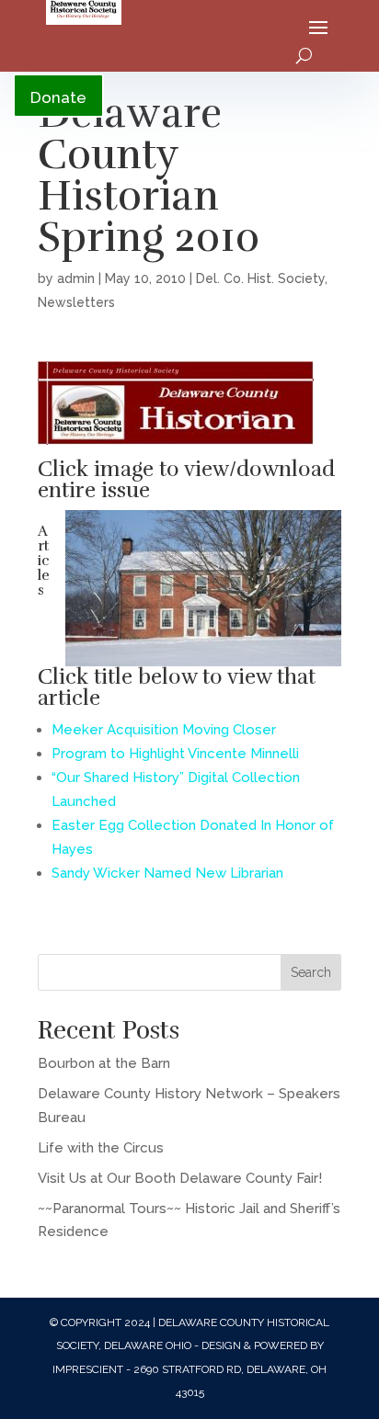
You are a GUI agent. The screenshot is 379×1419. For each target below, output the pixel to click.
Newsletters (76, 302)
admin (76, 278)
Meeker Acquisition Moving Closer (164, 729)
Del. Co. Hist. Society (260, 278)
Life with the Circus (101, 1148)
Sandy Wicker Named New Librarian (167, 873)
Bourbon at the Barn (104, 1063)
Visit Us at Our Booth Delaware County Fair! (180, 1178)
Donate (58, 97)
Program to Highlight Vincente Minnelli (175, 753)
